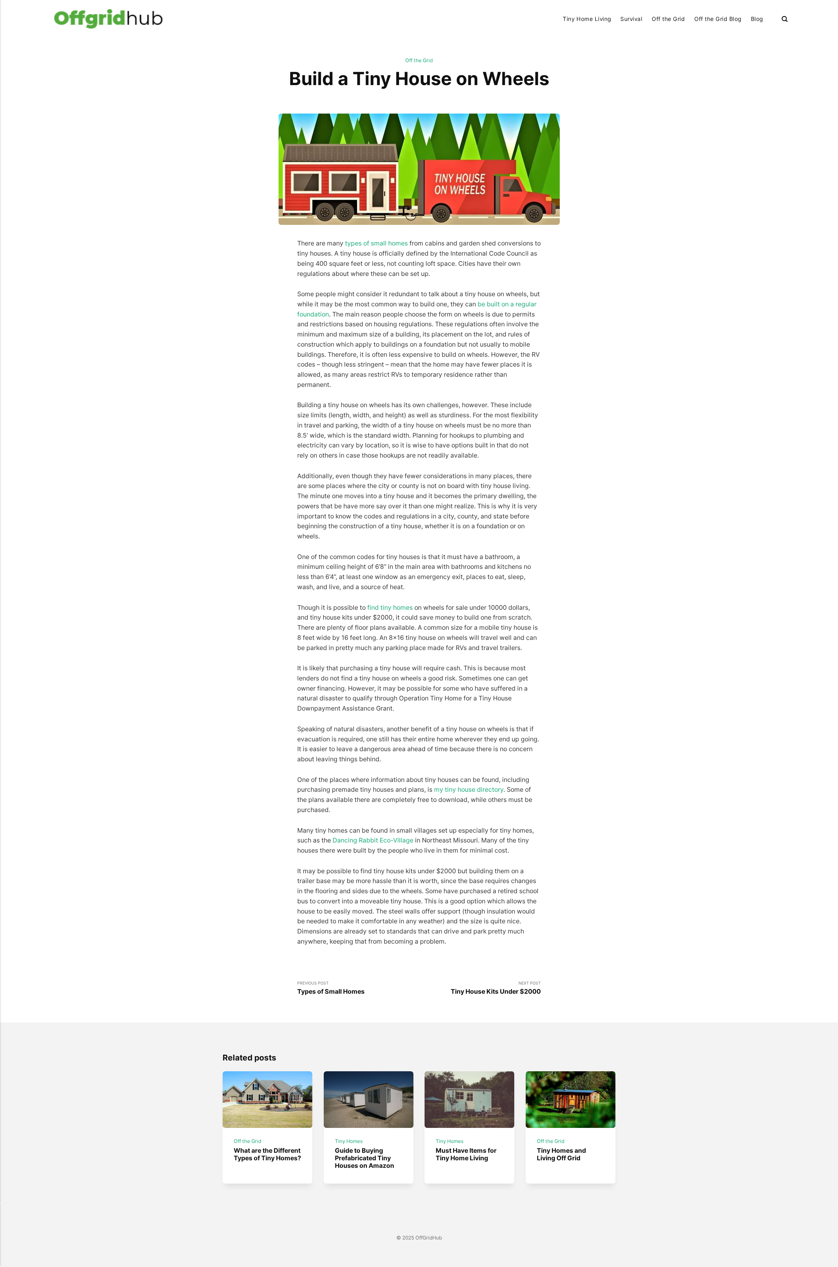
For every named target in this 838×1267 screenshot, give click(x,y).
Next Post (496, 988)
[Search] (785, 19)
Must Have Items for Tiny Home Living (466, 1154)
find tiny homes (390, 607)
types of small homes (376, 243)
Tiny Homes (348, 1141)
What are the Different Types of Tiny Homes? (267, 1154)
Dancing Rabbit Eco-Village (373, 840)
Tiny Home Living (587, 18)
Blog (757, 18)
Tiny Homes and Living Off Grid (561, 1154)
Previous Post (331, 988)
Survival (631, 18)
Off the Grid (668, 18)
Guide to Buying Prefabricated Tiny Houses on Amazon (364, 1158)
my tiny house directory (468, 789)
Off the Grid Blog (717, 18)
